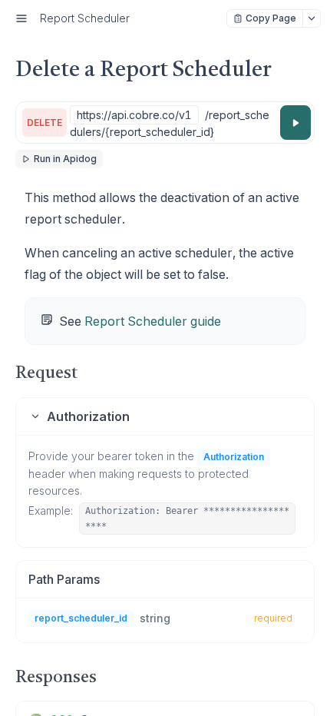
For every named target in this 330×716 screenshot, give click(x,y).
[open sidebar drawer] (21, 18)
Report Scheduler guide (152, 321)
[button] (165, 416)
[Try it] (295, 122)
